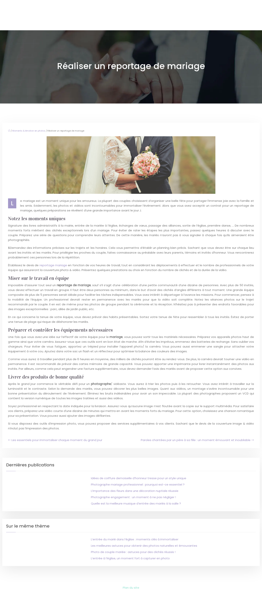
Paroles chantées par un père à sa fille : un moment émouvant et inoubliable (195, 440)
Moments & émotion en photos (28, 130)
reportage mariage (53, 265)
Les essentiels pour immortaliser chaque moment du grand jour (57, 440)
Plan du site (131, 588)
